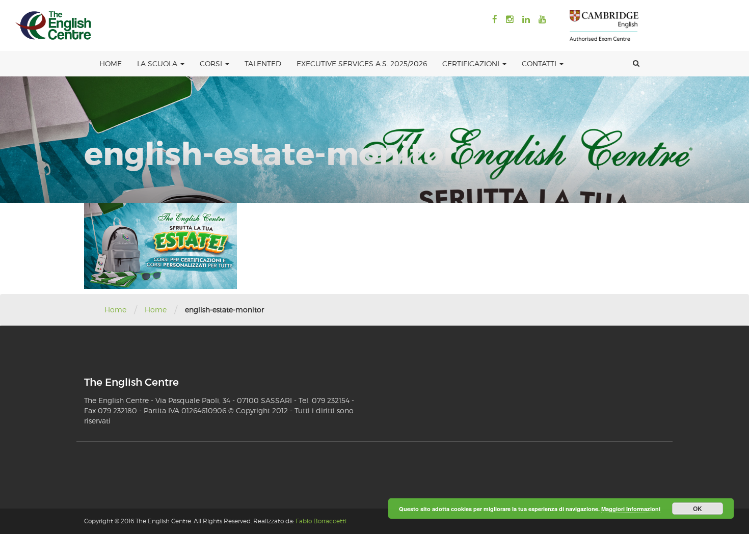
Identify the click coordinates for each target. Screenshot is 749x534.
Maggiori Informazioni (630, 509)
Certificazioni (471, 63)
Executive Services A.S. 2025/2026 (362, 63)
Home (110, 63)
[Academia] (53, 25)
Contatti (540, 63)
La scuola (158, 63)
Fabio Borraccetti (321, 521)
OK (697, 508)
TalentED (263, 63)
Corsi (212, 63)
